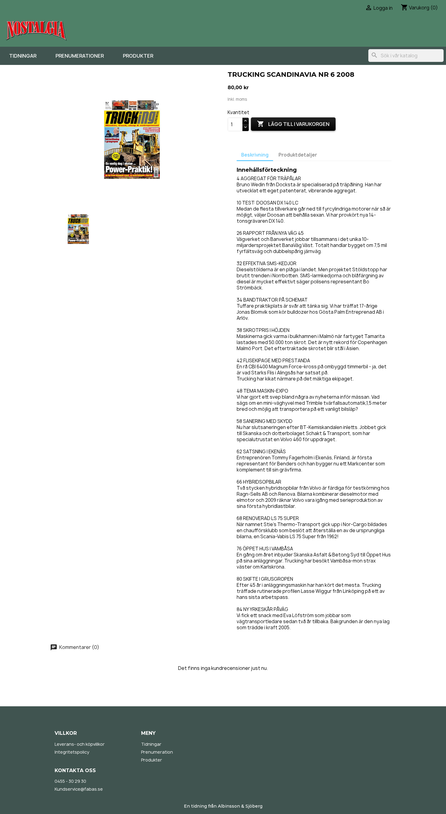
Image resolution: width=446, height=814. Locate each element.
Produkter (138, 55)
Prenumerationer (80, 55)
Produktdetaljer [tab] (298, 155)
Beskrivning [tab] (255, 155)
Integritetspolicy (72, 752)
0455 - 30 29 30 (70, 781)
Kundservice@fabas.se (79, 789)
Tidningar (22, 55)
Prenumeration (157, 752)
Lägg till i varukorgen (293, 123)
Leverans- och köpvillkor (80, 744)
